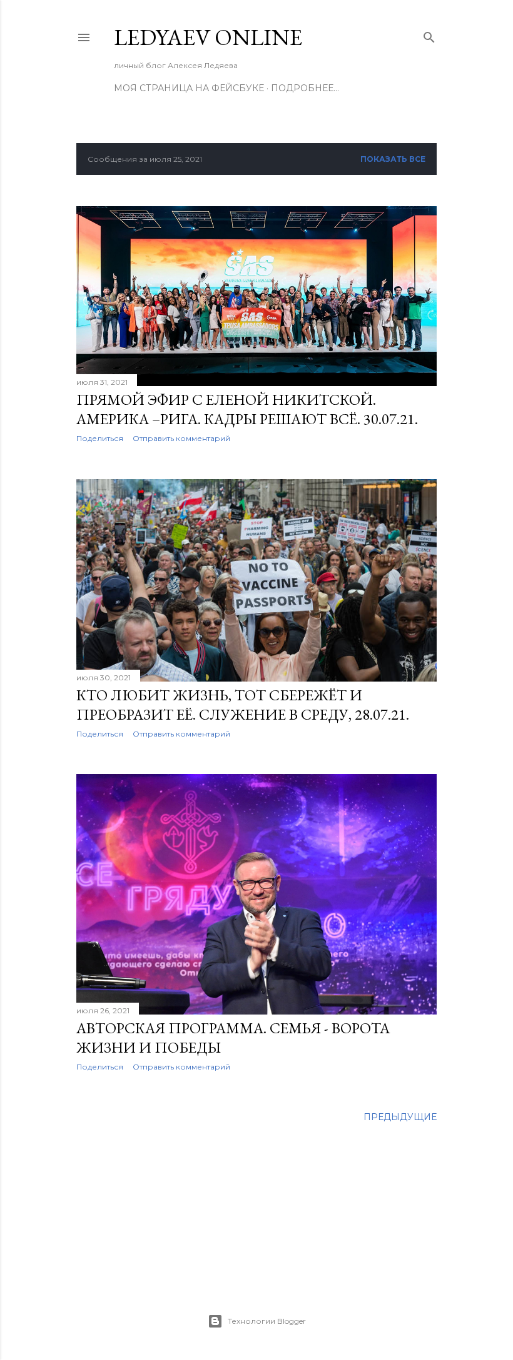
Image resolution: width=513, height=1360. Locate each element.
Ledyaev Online (208, 37)
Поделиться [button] (99, 438)
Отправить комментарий (181, 438)
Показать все (392, 159)
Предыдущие (400, 1117)
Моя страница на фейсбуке (189, 88)
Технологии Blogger (267, 1321)
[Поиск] (429, 34)
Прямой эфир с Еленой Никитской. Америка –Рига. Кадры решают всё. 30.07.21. (247, 409)
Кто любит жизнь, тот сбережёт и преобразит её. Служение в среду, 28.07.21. (242, 704)
